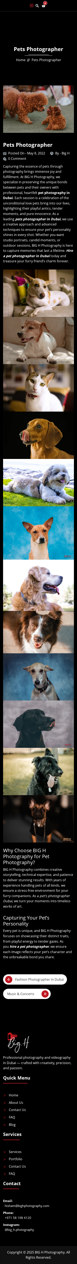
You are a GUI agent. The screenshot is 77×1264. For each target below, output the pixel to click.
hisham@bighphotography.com (27, 1206)
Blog (12, 1124)
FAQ (12, 1117)
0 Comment (17, 158)
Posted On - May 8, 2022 (26, 153)
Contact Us (17, 1110)
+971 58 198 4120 (18, 1218)
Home (20, 60)
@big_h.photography (19, 1230)
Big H (66, 153)
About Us (16, 1102)
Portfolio (15, 1159)
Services (15, 1152)
